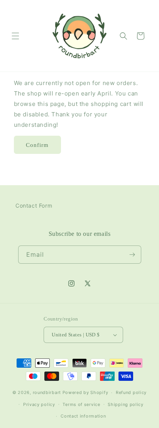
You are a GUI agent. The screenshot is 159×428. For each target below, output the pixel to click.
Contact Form (33, 205)
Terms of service (81, 404)
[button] (15, 35)
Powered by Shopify (85, 392)
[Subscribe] (132, 255)
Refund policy (131, 392)
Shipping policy (126, 404)
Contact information (83, 416)
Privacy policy (39, 404)
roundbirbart (47, 392)
